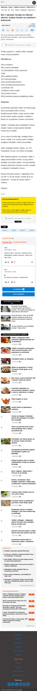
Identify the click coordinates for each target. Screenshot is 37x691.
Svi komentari (18, 289)
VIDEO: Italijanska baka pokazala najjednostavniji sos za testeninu (22, 339)
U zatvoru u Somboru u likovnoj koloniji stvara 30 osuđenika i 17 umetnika (19, 555)
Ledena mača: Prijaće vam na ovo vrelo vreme (22, 493)
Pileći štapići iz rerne (19, 399)
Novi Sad (4, 10)
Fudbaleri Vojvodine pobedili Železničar (16, 551)
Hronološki (7, 242)
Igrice (11, 7)
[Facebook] (3, 30)
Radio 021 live (31, 7)
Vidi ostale (30, 626)
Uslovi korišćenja (18, 671)
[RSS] (28, 684)
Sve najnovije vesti (27, 585)
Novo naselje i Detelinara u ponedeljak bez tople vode (17, 575)
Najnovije (4, 7)
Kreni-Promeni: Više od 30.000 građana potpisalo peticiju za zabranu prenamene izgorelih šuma (22, 318)
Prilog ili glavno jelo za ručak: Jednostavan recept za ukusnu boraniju (23, 462)
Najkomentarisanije (10, 591)
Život (12, 10)
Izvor (3, 194)
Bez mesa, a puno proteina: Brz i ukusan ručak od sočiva (23, 379)
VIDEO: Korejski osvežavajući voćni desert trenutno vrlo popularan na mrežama (22, 350)
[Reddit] (12, 30)
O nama (18, 655)
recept (5, 230)
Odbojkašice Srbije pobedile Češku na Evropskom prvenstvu (16, 570)
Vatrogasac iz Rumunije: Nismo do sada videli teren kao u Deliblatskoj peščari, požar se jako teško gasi (18, 581)
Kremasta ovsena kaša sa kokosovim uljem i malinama (22, 540)
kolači (14, 230)
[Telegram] (26, 30)
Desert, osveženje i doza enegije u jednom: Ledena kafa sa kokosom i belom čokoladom (23, 482)
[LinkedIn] (20, 684)
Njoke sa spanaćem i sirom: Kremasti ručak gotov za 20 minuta (22, 369)
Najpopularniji (20, 242)
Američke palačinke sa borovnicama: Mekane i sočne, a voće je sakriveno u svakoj (23, 390)
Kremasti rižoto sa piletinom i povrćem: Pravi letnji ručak (22, 502)
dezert (31, 230)
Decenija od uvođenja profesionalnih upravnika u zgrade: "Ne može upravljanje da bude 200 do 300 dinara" (23, 309)
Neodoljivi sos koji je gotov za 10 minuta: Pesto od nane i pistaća (22, 441)
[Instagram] (9, 684)
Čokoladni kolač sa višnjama (22, 359)
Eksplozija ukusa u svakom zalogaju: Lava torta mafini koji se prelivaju (23, 511)
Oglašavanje (18, 659)
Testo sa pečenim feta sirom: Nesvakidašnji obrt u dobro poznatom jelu (22, 428)
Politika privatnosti (18, 675)
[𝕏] (8, 30)
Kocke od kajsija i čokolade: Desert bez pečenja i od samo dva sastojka (22, 418)
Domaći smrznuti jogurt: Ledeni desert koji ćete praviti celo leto (23, 532)
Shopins (18, 647)
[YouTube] (24, 684)
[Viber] (17, 30)
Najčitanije (24, 10)
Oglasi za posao (19, 7)
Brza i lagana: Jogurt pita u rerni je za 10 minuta (21, 472)
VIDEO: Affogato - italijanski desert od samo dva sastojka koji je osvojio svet (22, 522)
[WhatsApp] (22, 30)
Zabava (17, 10)
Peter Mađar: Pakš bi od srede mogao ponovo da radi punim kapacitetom (18, 560)
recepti (22, 230)
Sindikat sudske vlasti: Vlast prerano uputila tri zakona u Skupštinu (19, 565)
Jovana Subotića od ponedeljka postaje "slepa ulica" (22, 327)
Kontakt (18, 663)
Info (9, 10)
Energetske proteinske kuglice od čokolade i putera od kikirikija (23, 451)
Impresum (18, 667)
